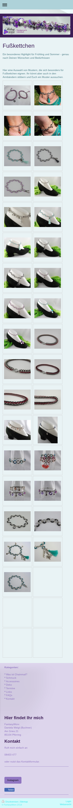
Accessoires (12, 681)
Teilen (10, 790)
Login (68, 801)
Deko (9, 684)
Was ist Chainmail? (16, 674)
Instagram (13, 780)
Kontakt (10, 698)
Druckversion (12, 802)
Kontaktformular (30, 761)
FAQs (9, 695)
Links (9, 691)
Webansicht (65, 804)
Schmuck (11, 677)
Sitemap (24, 802)
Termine (10, 688)
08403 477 (10, 754)
